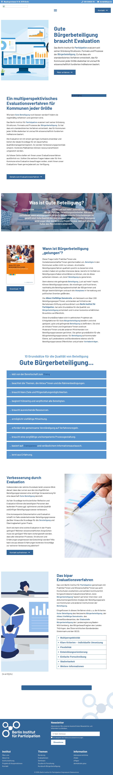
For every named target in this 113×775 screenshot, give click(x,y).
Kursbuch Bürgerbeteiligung (49, 766)
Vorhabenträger (91, 341)
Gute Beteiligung (22, 114)
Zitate (76, 758)
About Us (5, 758)
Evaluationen (43, 758)
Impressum (65, 772)
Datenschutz (74, 772)
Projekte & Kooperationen (12, 763)
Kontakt (5, 766)
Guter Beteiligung (64, 613)
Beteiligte (89, 262)
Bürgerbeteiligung (66, 54)
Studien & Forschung (46, 763)
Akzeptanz (79, 290)
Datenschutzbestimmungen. (74, 737)
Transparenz (30, 445)
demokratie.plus (80, 763)
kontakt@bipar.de (106, 2)
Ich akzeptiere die (68, 737)
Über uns (5, 755)
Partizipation (81, 47)
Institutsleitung (8, 761)
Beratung (41, 755)
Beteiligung (73, 277)
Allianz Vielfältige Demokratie (58, 298)
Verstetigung (45, 520)
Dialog (21, 218)
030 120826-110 (89, 2)
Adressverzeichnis (81, 755)
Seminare (41, 761)
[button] (55, 10)
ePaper (76, 761)
